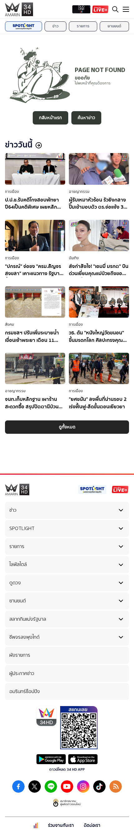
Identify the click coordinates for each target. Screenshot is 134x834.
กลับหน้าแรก (50, 117)
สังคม (9, 324)
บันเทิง (74, 258)
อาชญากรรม (79, 191)
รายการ (83, 26)
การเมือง (12, 191)
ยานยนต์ (114, 26)
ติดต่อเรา (92, 825)
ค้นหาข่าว (86, 117)
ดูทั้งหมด (67, 427)
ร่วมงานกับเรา (61, 825)
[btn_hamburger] (126, 9)
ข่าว (55, 26)
